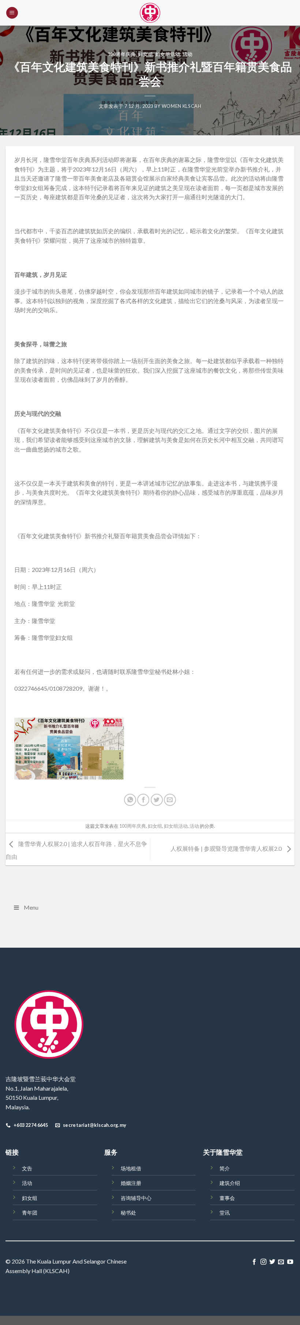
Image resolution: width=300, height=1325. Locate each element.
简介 (225, 1168)
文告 (27, 1168)
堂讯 (225, 1212)
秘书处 (128, 1212)
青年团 (29, 1212)
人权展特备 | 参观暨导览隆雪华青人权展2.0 (226, 848)
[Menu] (12, 13)
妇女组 (145, 54)
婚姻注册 (131, 1183)
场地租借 (131, 1168)
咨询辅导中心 (136, 1198)
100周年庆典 (122, 54)
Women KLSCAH (182, 106)
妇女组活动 (167, 54)
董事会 (227, 1198)
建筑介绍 (230, 1183)
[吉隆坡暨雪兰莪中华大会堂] (150, 13)
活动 (187, 54)
